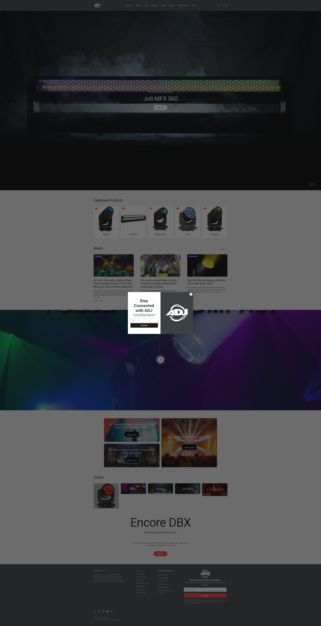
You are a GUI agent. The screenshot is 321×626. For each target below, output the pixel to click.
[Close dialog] (191, 294)
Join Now (144, 325)
